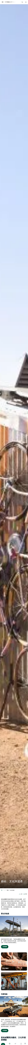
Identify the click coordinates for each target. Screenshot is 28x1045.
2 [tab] (12, 935)
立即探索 (5, 946)
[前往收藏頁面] (25, 2)
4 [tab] (15, 935)
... (4, 890)
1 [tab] (11, 935)
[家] (9, 2)
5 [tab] (16, 935)
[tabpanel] (14, 444)
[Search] (22, 2)
